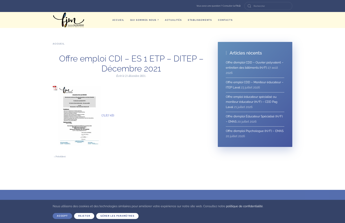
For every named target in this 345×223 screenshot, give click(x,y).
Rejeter (84, 216)
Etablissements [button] (200, 20)
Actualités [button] (173, 20)
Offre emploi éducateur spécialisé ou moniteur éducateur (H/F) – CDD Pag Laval (251, 102)
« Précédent (60, 156)
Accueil (118, 20)
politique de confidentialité (244, 206)
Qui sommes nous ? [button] (144, 20)
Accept (62, 216)
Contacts (225, 20)
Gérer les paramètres (117, 216)
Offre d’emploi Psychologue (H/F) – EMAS (255, 131)
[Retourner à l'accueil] (69, 20)
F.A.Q (238, 6)
